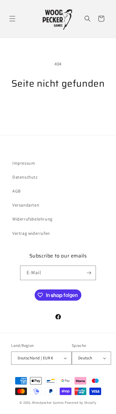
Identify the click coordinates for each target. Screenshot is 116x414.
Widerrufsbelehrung (32, 219)
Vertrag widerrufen (31, 233)
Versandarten (25, 205)
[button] (12, 18)
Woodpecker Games (48, 402)
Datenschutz (25, 177)
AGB (16, 191)
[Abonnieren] (89, 273)
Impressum (23, 163)
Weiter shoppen (58, 106)
